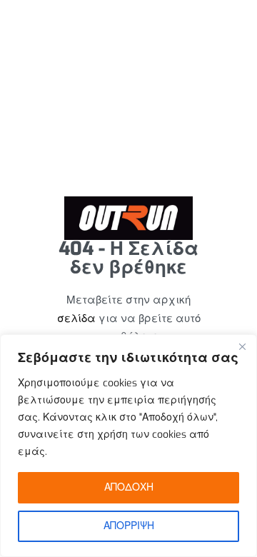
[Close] (242, 346)
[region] (128, 445)
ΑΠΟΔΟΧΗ (128, 487)
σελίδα (76, 318)
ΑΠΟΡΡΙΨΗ (129, 526)
